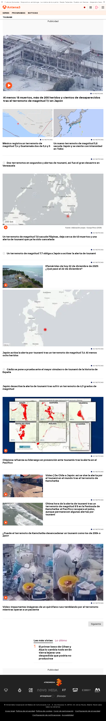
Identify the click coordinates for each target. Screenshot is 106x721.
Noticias (33, 13)
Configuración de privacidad (87, 711)
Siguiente (96, 624)
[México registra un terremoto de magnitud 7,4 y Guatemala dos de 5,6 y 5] (27, 123)
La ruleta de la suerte (49, 2)
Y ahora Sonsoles (12, 2)
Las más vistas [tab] (43, 640)
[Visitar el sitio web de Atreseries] (64, 690)
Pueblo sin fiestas (81, 2)
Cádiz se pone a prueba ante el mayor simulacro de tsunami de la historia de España (50, 370)
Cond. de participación (63, 711)
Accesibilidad (68, 715)
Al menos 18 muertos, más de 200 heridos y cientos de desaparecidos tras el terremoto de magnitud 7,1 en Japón (51, 99)
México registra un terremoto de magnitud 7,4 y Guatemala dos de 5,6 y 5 (26, 144)
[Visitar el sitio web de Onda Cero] (75, 690)
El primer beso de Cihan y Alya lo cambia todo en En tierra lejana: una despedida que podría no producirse (55, 652)
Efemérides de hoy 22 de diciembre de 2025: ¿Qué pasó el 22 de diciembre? (72, 267)
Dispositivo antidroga (30, 2)
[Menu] (103, 7)
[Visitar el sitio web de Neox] (30, 690)
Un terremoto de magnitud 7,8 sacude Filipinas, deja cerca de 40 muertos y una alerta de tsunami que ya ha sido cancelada (50, 238)
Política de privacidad (25, 711)
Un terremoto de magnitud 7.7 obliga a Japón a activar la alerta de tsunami (51, 253)
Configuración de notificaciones (46, 715)
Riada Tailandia (66, 2)
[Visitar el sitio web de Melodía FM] (97, 690)
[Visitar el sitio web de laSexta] (19, 690)
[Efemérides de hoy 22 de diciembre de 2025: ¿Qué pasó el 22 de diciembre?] (23, 276)
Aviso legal (10, 711)
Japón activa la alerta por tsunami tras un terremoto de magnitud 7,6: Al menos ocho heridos (50, 354)
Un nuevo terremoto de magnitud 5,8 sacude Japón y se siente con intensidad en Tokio (78, 146)
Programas (18, 13)
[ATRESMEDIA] (53, 682)
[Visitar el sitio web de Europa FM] (86, 690)
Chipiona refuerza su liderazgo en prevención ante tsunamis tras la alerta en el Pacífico (50, 461)
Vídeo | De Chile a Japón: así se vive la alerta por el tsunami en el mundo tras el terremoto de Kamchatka (74, 478)
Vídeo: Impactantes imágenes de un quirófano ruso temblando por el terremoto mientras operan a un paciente (50, 608)
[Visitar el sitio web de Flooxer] (61, 696)
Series (6, 13)
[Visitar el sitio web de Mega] (53, 690)
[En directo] (84, 7)
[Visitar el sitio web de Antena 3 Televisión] (8, 690)
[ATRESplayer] (97, 7)
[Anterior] (2, 2)
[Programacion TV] (91, 7)
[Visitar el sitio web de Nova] (41, 690)
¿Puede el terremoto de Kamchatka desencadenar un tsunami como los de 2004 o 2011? (51, 534)
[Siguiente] (104, 2)
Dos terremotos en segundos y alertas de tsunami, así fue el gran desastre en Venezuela (51, 164)
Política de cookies (44, 711)
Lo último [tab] (61, 640)
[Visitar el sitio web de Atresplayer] (47, 696)
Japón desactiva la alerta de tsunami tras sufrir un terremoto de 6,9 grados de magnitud (49, 387)
